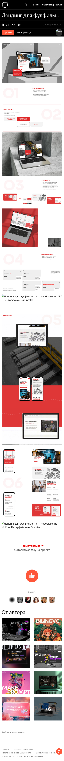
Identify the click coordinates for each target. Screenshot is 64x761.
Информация (24, 32)
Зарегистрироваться (52, 4)
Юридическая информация (48, 752)
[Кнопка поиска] (26, 5)
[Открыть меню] (16, 5)
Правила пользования (24, 749)
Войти (36, 4)
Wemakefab (39, 756)
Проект (8, 32)
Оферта (5, 749)
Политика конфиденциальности (16, 752)
